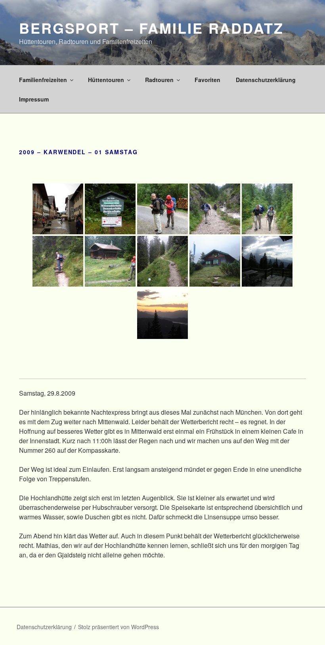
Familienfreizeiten (43, 80)
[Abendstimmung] (162, 313)
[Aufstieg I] (214, 209)
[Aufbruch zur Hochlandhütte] (110, 209)
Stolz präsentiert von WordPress (118, 627)
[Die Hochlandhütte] (214, 261)
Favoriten (207, 80)
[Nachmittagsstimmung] (267, 261)
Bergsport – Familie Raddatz (151, 27)
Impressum (34, 99)
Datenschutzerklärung (266, 80)
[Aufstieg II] (267, 209)
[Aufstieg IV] (110, 261)
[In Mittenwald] (57, 209)
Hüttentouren (106, 80)
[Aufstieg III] (57, 261)
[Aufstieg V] (162, 261)
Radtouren (159, 80)
